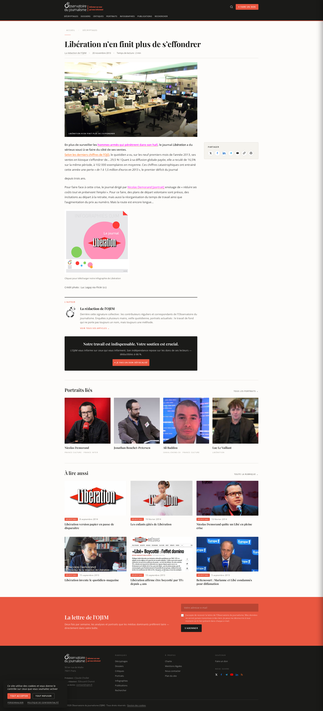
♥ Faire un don (247, 7)
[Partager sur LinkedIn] (224, 153)
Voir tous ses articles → (95, 328)
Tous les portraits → (246, 391)
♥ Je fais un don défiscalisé (131, 362)
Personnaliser (16, 702)
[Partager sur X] (210, 153)
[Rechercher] (231, 6)
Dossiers (85, 16)
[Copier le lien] (244, 153)
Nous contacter (173, 670)
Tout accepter (19, 696)
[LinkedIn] (237, 675)
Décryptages (71, 16)
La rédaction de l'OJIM (75, 52)
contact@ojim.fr (84, 684)
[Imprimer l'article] (251, 153)
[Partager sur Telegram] (231, 153)
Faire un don (221, 661)
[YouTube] (231, 674)
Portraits (111, 16)
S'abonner (191, 628)
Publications (144, 16)
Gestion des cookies (136, 705)
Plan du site (171, 675)
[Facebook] (221, 675)
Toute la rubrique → (246, 474)
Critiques (98, 16)
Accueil (70, 30)
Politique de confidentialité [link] (43, 702)
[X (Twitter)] (216, 675)
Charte (168, 661)
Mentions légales (173, 666)
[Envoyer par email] (237, 153)
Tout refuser (43, 696)
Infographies (127, 16)
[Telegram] (226, 675)
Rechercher (161, 16)
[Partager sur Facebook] (217, 153)
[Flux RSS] (242, 675)
